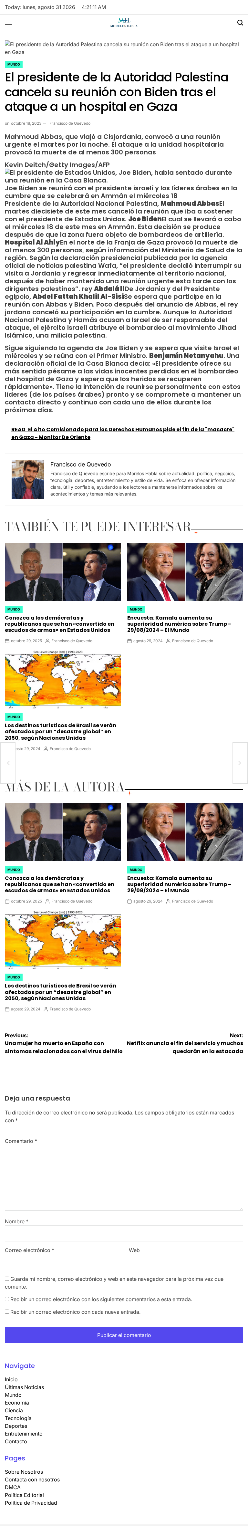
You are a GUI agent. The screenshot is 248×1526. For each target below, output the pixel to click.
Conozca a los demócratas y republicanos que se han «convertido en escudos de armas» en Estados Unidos (59, 624)
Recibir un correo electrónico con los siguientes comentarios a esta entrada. (101, 1299)
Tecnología (18, 1418)
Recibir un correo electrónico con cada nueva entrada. (75, 1312)
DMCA (13, 1487)
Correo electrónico (29, 1250)
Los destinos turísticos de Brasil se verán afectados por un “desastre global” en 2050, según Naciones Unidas (60, 731)
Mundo (13, 64)
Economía (17, 1402)
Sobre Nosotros (24, 1472)
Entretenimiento (24, 1433)
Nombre (16, 1221)
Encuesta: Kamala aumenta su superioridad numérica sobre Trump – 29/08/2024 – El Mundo (179, 624)
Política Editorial (24, 1495)
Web (134, 1250)
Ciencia (14, 1410)
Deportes (16, 1426)
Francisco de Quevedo (69, 123)
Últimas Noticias (24, 1387)
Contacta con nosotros (32, 1479)
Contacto (16, 1441)
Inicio (11, 1379)
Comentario (21, 1141)
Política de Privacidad (31, 1503)
